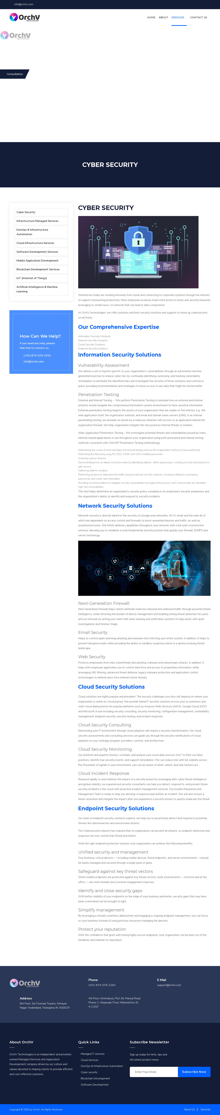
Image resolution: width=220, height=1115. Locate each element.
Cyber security (89, 1072)
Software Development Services (37, 252)
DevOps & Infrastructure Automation (32, 232)
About (163, 17)
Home (151, 17)
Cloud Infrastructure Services (35, 243)
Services (178, 17)
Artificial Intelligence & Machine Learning (37, 289)
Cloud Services (89, 1060)
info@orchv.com (23, 4)
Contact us (198, 17)
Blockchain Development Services (38, 269)
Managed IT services (92, 1054)
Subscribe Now (194, 1071)
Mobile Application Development (37, 261)
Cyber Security (25, 212)
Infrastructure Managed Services (37, 221)
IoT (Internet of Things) (31, 278)
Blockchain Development (95, 1078)
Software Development (95, 1084)
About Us (189, 1109)
